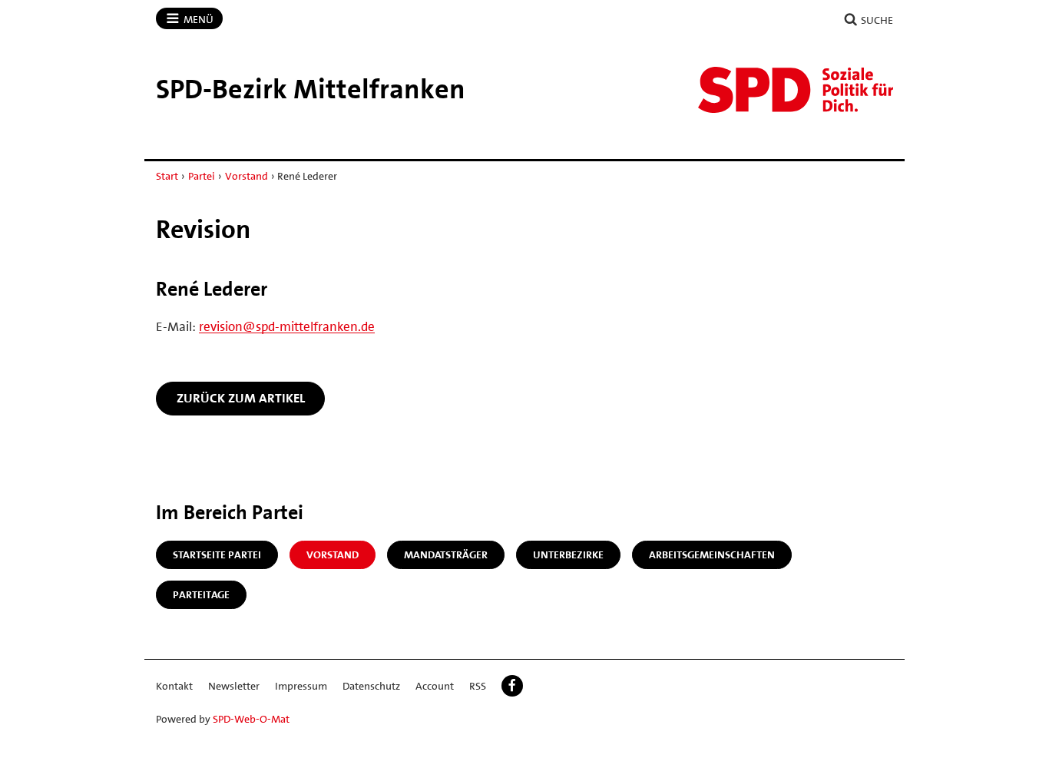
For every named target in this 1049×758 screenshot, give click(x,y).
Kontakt (174, 686)
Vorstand (246, 176)
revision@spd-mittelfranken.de (287, 326)
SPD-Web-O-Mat (251, 719)
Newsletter (234, 686)
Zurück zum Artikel (241, 397)
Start (167, 176)
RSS (477, 686)
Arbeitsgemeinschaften (712, 554)
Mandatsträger (446, 554)
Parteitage (201, 594)
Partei (201, 176)
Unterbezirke (568, 554)
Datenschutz (371, 686)
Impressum (301, 686)
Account (434, 686)
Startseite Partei (217, 554)
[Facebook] (512, 686)
